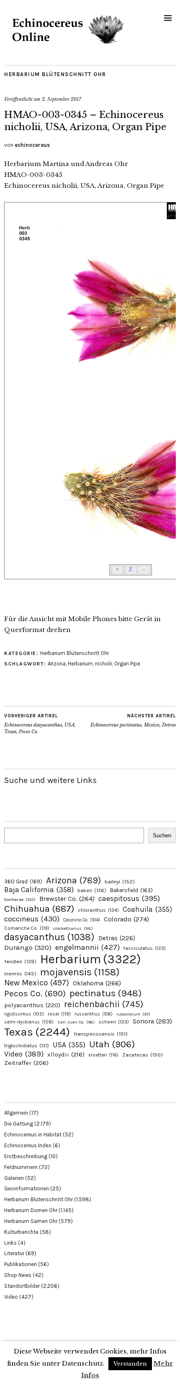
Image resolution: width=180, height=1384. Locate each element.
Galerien (14, 1178)
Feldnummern (21, 1167)
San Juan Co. (76, 1022)
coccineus (31, 919)
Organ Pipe (127, 663)
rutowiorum (133, 1014)
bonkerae (20, 899)
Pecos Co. (35, 993)
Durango (27, 947)
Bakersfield (131, 890)
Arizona (57, 663)
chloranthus (98, 910)
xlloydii (66, 1054)
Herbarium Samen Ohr (30, 1221)
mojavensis (80, 972)
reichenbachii (103, 1004)
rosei (59, 1014)
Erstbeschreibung (25, 1156)
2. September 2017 (61, 99)
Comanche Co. (26, 928)
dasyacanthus (49, 937)
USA (69, 1045)
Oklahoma (97, 983)
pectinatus (105, 993)
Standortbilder (22, 1286)
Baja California (39, 889)
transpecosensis (101, 1034)
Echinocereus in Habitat (33, 1134)
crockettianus (73, 928)
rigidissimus (24, 1014)
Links (10, 1243)
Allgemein (16, 1113)
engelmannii (87, 947)
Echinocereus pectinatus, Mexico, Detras (133, 720)
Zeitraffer (26, 1063)
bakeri (91, 890)
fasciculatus (144, 948)
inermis (20, 973)
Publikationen (20, 1264)
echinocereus (32, 145)
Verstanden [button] (130, 1363)
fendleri (20, 961)
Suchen (162, 835)
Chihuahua (39, 908)
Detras (116, 938)
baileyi (120, 881)
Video (24, 1054)
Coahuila (147, 909)
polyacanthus (32, 1005)
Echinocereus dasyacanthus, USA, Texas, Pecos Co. (40, 723)
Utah (112, 1044)
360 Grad (23, 881)
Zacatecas (142, 1054)
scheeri (113, 1022)
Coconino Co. (81, 920)
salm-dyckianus (29, 1022)
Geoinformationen (26, 1188)
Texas (37, 1032)
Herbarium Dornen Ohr (30, 1210)
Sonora (152, 1021)
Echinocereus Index (27, 1145)
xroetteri (103, 1055)
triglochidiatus (26, 1046)
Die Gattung (18, 1124)
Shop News (17, 1275)
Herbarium (80, 663)
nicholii (103, 663)
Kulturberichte (21, 1232)
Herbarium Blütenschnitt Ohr (55, 74)
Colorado (126, 919)
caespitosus (129, 898)
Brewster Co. (67, 899)
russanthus (94, 1014)
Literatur (14, 1253)
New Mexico (36, 982)
